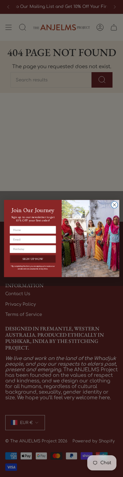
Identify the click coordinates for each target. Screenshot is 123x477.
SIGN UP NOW (32, 259)
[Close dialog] (114, 205)
